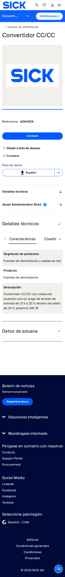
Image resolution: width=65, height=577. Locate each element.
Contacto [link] (8, 452)
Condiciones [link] (33, 552)
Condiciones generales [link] (32, 546)
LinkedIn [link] (8, 484)
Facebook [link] (9, 490)
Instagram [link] (9, 496)
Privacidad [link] (32, 558)
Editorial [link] (32, 539)
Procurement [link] (11, 464)
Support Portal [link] (12, 458)
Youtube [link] (8, 502)
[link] (14, 5)
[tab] (22, 239)
